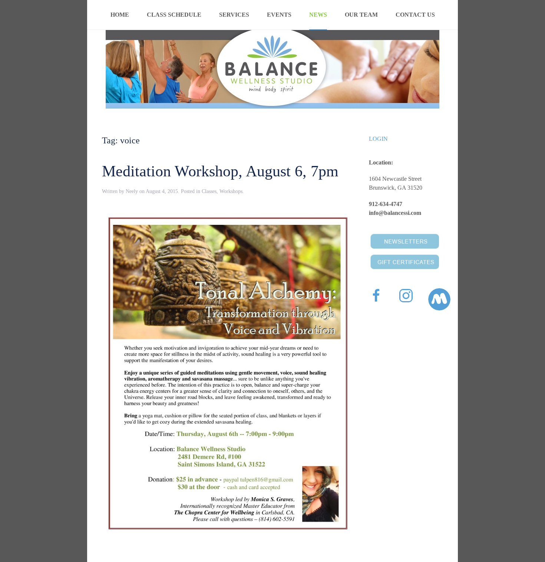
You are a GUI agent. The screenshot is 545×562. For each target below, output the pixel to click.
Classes (209, 191)
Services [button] (234, 14)
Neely (132, 191)
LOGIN (378, 139)
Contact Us (415, 14)
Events (279, 14)
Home (119, 14)
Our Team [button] (361, 14)
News (318, 14)
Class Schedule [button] (174, 14)
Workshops (230, 191)
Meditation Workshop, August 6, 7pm (220, 171)
